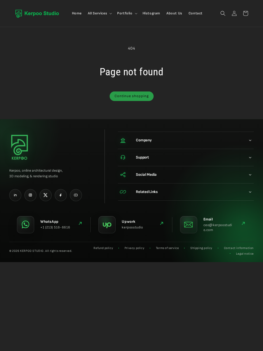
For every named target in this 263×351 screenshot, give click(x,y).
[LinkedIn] (15, 195)
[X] (46, 195)
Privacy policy (134, 248)
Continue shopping (132, 96)
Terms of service (167, 248)
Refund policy (103, 248)
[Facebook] (61, 195)
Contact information (239, 248)
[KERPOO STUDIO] (19, 147)
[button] (99, 13)
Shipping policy (201, 248)
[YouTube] (76, 195)
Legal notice (245, 254)
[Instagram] (30, 195)
